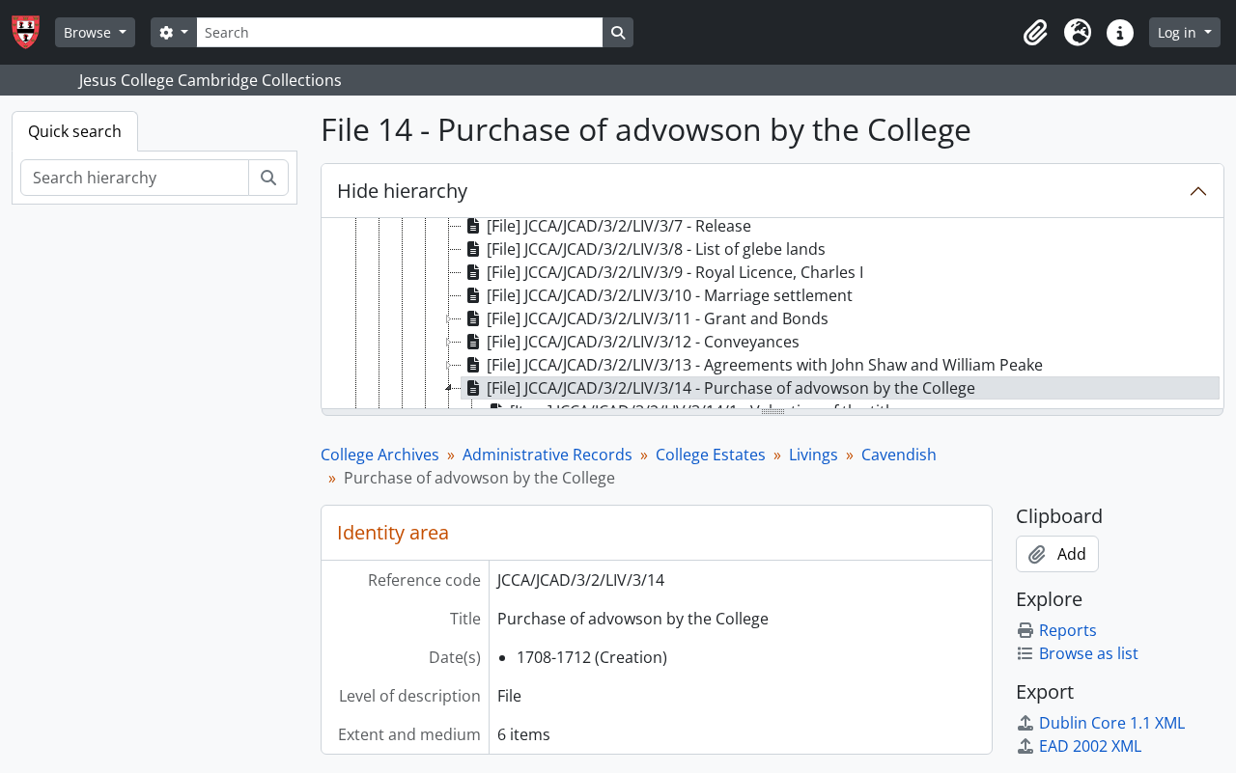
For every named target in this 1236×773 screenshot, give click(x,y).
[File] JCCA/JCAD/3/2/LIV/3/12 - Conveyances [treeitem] (643, 341)
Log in (1179, 32)
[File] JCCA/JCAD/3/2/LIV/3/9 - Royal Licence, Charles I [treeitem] (675, 272)
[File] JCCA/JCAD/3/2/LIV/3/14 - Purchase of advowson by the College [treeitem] (731, 388)
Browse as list (1088, 653)
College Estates (711, 454)
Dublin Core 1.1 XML (1112, 722)
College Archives (380, 454)
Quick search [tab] (75, 131)
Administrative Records (547, 454)
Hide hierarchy (402, 191)
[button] (1035, 33)
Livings (813, 454)
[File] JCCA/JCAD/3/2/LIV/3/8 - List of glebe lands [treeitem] (656, 249)
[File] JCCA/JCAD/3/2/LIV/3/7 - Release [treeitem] (619, 225)
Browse (89, 32)
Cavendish (899, 454)
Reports (1068, 630)
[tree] (772, 314)
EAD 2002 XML (1090, 746)
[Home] (33, 32)
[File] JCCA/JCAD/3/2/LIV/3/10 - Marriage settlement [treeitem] (670, 295)
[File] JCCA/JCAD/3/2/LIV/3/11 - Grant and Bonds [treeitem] (658, 318)
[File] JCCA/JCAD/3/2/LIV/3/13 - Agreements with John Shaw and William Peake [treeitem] (765, 364)
